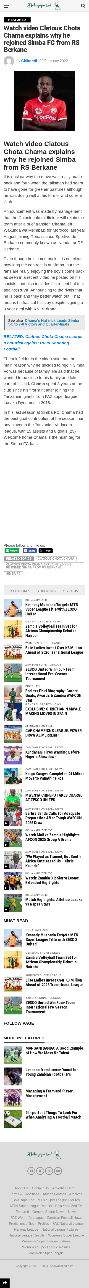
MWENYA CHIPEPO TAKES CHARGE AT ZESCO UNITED (53, 797)
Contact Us (40, 1188)
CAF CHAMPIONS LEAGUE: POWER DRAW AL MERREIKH (53, 732)
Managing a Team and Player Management (49, 1093)
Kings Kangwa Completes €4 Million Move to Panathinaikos (54, 776)
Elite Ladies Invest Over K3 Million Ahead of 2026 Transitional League (54, 650)
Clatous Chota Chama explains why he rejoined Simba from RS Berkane (38, 566)
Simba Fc (13, 573)
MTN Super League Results (31, 1206)
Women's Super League (44, 975)
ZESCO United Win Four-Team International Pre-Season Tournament (49, 674)
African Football (54, 1194)
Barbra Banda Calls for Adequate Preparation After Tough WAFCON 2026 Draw (53, 818)
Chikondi (29, 61)
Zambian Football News (64, 1217)
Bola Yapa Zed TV (68, 1206)
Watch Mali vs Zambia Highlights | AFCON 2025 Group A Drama (53, 837)
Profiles (43, 1223)
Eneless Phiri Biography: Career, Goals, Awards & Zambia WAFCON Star (53, 695)
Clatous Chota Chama (56, 558)
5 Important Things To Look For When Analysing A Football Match (53, 1114)
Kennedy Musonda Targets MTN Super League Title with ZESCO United (51, 609)
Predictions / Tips (21, 1223)
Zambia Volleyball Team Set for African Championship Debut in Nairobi (51, 631)
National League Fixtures (60, 1229)
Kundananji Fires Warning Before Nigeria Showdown (52, 754)
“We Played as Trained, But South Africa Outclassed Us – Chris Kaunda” (52, 861)
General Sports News (43, 952)
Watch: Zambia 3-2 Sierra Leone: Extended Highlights (52, 880)
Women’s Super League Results (46, 1247)
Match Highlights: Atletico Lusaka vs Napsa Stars (53, 901)
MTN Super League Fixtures (59, 1200)
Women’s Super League (66, 1235)
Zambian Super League (43, 998)
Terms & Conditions (24, 1194)
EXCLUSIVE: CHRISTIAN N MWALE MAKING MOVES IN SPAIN (53, 711)
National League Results (26, 1235)
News (72, 1212)
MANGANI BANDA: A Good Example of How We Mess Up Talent (54, 1050)
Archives (75, 1194)
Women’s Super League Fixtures (46, 1241)
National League (26, 1229)
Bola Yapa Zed (37, 930)
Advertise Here (63, 1188)
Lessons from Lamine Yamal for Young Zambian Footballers (52, 1072)
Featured (22, 1212)
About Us (22, 1188)
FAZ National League (68, 1223)
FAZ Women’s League (27, 1217)
